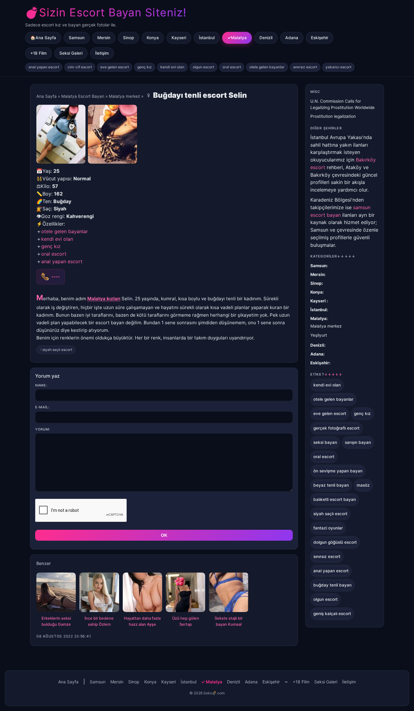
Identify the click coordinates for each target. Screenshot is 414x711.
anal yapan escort (43, 67)
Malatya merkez (124, 96)
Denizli (265, 37)
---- (55, 277)
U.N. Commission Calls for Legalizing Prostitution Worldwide (342, 104)
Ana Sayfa (46, 96)
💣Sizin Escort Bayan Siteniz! (105, 12)
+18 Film (38, 53)
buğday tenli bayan (332, 585)
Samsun (77, 37)
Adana (291, 37)
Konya (153, 37)
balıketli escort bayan (334, 499)
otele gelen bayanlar (267, 67)
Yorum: (42, 429)
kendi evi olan (172, 67)
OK (164, 535)
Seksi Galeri (70, 53)
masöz (363, 485)
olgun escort (203, 67)
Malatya (239, 37)
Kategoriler (333, 256)
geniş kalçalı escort (332, 613)
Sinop (128, 37)
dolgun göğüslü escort (335, 542)
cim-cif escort (80, 67)
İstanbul (207, 37)
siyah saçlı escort (57, 349)
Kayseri (179, 37)
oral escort (231, 67)
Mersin (103, 37)
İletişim (102, 53)
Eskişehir (319, 37)
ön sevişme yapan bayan (337, 470)
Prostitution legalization (333, 116)
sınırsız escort (305, 67)
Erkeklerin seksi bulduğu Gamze (56, 621)
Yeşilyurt (318, 335)
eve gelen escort (114, 67)
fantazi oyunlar (328, 528)
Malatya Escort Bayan (82, 96)
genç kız (144, 67)
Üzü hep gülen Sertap (185, 621)
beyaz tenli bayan (331, 485)
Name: (41, 385)
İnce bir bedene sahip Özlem (99, 621)
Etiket (326, 374)
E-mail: (42, 407)
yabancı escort (338, 67)
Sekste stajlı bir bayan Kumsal (229, 621)
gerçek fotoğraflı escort (336, 428)
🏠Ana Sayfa (43, 37)
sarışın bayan (358, 442)
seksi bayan (325, 442)
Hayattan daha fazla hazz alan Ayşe (142, 621)
